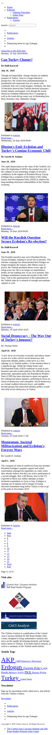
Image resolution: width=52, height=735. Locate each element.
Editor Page (18, 15)
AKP (8, 659)
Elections (36, 661)
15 (8, 561)
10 (8, 548)
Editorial (11, 10)
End (9, 567)
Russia (36, 672)
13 (8, 556)
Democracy (26, 661)
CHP (18, 661)
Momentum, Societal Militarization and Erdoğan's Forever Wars (22, 446)
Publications (12, 17)
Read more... (7, 138)
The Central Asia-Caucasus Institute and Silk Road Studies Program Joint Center (27, 730)
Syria (43, 672)
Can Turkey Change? (17, 59)
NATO (21, 672)
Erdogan (12, 667)
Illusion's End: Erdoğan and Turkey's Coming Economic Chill (26, 148)
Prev (9, 535)
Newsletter (6, 698)
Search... (5, 25)
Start (9, 533)
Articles (16, 20)
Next (9, 564)
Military (13, 672)
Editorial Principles (21, 12)
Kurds (5, 672)
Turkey (10, 677)
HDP (45, 668)
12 (8, 554)
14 (8, 559)
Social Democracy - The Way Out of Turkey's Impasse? (26, 338)
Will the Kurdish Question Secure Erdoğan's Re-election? (24, 239)
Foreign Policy (33, 668)
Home (10, 7)
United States (26, 679)
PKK (28, 672)
